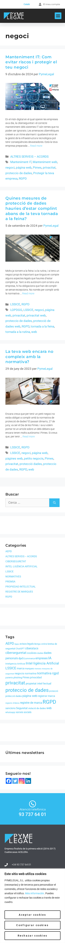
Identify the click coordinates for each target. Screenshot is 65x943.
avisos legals (27, 643)
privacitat (49, 167)
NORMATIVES (13, 576)
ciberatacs (31, 648)
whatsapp (10, 712)
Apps (16, 644)
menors (37, 669)
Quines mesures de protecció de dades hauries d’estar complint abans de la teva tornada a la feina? (31, 208)
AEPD (8, 551)
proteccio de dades (18, 173)
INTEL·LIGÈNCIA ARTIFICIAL (21, 566)
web (34, 332)
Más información (34, 893)
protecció (53, 691)
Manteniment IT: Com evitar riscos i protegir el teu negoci (31, 62)
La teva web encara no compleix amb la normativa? (29, 356)
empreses (41, 658)
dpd (20, 658)
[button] (58, 15)
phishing (17, 677)
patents (9, 677)
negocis (19, 673)
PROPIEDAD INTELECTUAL (20, 586)
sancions (10, 708)
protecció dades (31, 464)
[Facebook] (9, 781)
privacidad (36, 677)
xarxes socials (23, 712)
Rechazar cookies (32, 935)
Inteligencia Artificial (15, 663)
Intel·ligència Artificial (42, 663)
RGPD (23, 178)
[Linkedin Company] (28, 781)
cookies (32, 653)
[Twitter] (15, 781)
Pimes (37, 167)
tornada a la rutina (17, 332)
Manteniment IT (20, 162)
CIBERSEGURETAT (15, 561)
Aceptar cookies (32, 914)
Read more (36, 145)
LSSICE (15, 304)
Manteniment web (45, 162)
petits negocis (34, 458)
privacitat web (36, 315)
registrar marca (46, 696)
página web (24, 167)
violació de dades (37, 708)
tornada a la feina (42, 326)
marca (20, 668)
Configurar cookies (32, 925)
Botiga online (40, 644)
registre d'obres (12, 703)
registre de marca (31, 702)
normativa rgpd (48, 673)
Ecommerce (29, 658)
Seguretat (22, 708)
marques (29, 668)
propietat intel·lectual (38, 683)
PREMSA (10, 581)
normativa (30, 673)
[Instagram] (22, 781)
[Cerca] (54, 502)
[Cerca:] (27, 502)
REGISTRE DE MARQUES (19, 591)
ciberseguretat (15, 653)
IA (49, 658)
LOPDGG (16, 310)
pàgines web (14, 458)
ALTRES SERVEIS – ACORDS (29, 156)
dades (40, 653)
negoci (10, 167)
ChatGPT (20, 648)
